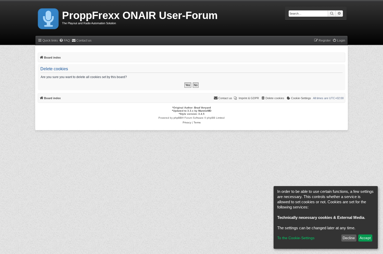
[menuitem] (64, 40)
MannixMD (204, 110)
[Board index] (48, 18)
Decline (349, 238)
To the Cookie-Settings (295, 238)
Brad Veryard (202, 107)
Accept (365, 238)
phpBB (178, 117)
